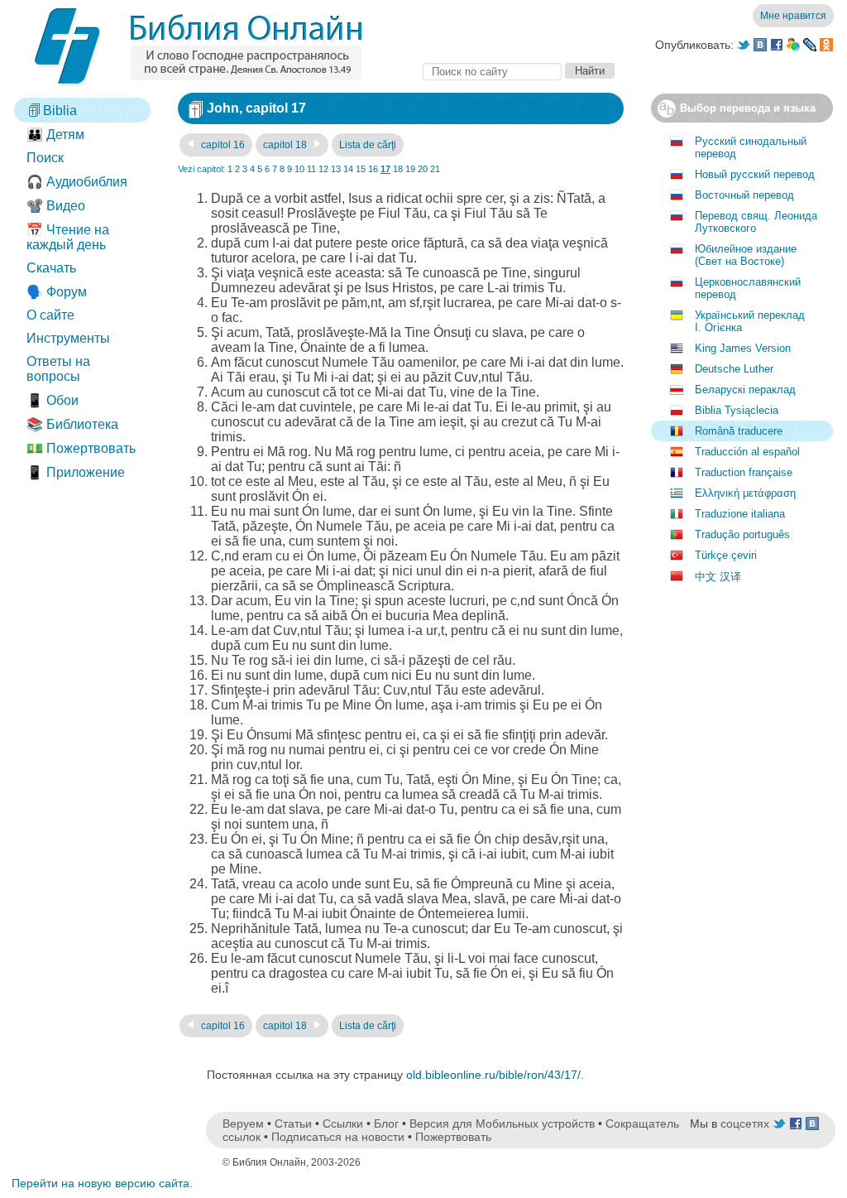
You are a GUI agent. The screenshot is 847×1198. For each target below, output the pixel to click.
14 (348, 169)
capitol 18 (286, 145)
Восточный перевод (744, 195)
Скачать (51, 268)
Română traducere (738, 431)
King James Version (743, 348)
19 (410, 169)
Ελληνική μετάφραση (745, 493)
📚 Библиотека (72, 424)
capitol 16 (222, 145)
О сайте (50, 315)
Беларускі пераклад (745, 389)
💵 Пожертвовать (81, 448)
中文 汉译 (718, 576)
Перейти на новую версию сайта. (102, 1183)
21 (435, 169)
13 (336, 169)
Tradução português (742, 534)
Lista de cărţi (367, 145)
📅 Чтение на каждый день (67, 237)
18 (398, 169)
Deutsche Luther (734, 369)
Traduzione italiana (740, 514)
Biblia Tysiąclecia (736, 410)
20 (423, 169)
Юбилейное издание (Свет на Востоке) (746, 255)
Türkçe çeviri (726, 555)
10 (299, 169)
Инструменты (68, 338)
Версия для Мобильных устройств (502, 1123)
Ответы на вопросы (58, 368)
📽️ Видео (55, 206)
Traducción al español (747, 451)
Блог (386, 1123)
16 (373, 169)
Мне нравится (793, 16)
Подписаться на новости (337, 1136)
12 (323, 169)
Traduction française (743, 472)
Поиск (45, 158)
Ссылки (343, 1123)
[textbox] (492, 71)
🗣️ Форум (56, 292)
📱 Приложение (75, 472)
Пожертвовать (453, 1136)
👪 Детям (55, 134)
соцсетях (744, 1123)
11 (311, 169)
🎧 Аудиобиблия (76, 182)
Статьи (293, 1123)
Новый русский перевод (755, 174)
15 (361, 169)
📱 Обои (52, 400)
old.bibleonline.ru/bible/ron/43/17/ (493, 1074)
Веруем (243, 1123)
